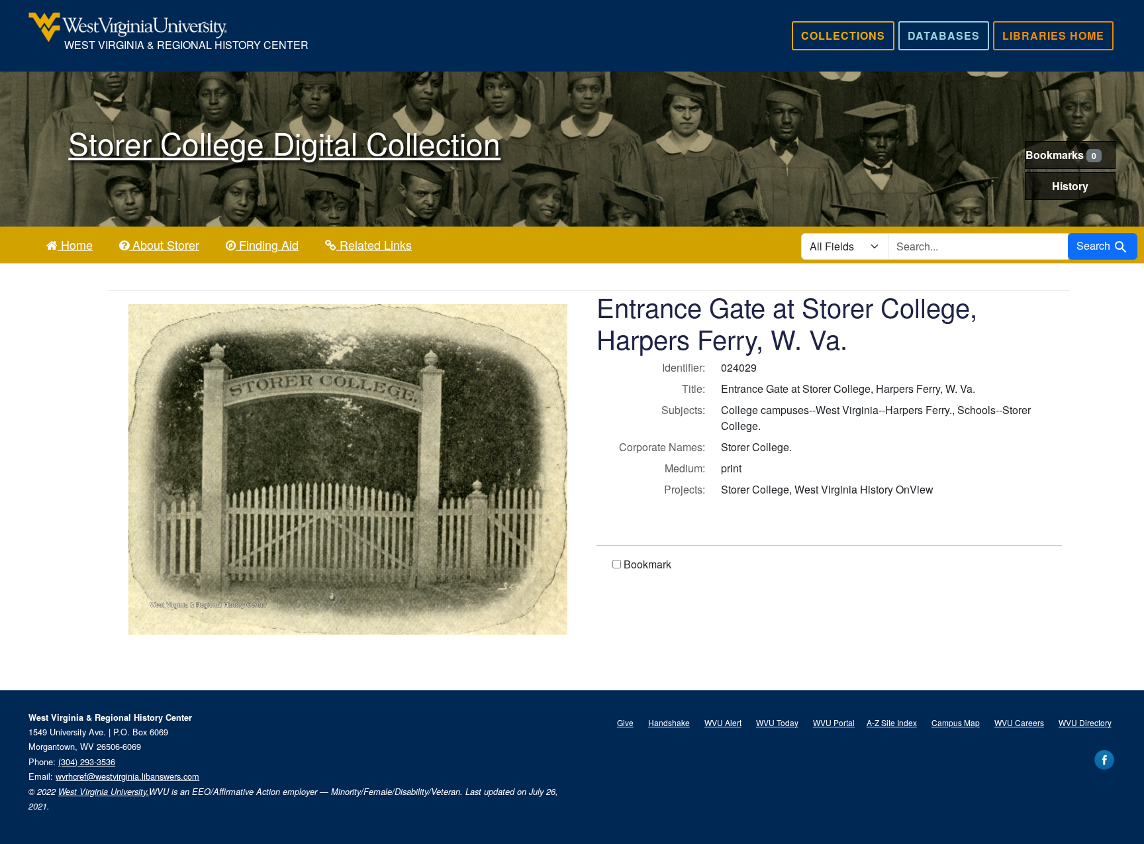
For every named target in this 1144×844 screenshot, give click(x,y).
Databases (944, 35)
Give (625, 722)
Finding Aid (267, 244)
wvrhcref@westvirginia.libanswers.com (127, 776)
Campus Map (955, 722)
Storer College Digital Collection (284, 142)
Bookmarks (1060, 154)
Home (75, 244)
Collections (843, 35)
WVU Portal (834, 722)
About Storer (164, 244)
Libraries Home (1053, 35)
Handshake (669, 722)
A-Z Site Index (892, 722)
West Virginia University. (103, 792)
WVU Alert (722, 722)
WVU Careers (1019, 722)
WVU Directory (1085, 722)
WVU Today (777, 722)
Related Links (374, 244)
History (1070, 185)
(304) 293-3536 (86, 761)
